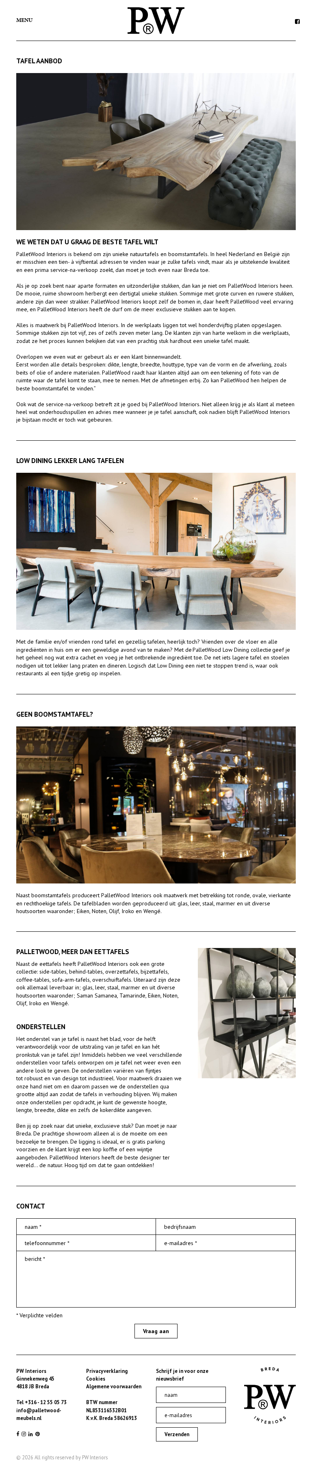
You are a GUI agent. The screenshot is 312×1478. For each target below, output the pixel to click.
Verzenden (177, 1434)
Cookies (95, 1378)
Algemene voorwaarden (113, 1386)
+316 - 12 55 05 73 (46, 1402)
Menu (24, 20)
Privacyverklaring (107, 1371)
